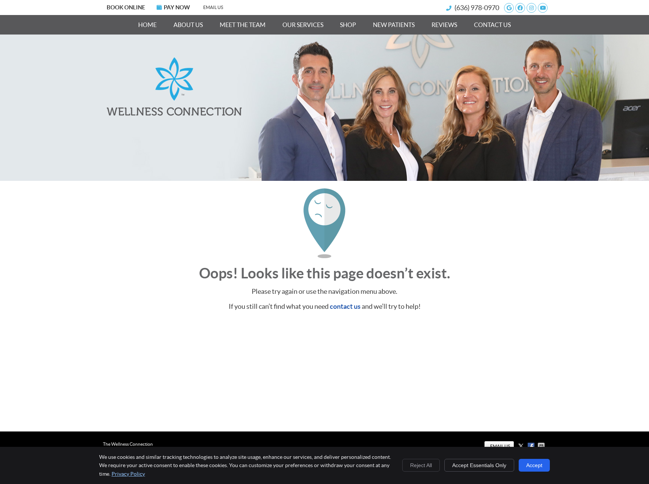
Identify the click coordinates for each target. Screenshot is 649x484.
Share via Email (542, 446)
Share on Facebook (532, 446)
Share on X (522, 446)
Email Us (213, 7)
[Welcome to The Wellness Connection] (174, 113)
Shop (348, 24)
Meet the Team (243, 24)
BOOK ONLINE (126, 7)
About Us (188, 24)
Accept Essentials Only (479, 465)
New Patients (394, 24)
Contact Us (492, 24)
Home (147, 24)
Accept (534, 465)
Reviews (444, 24)
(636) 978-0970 (476, 8)
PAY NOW (177, 7)
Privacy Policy (128, 474)
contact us (345, 306)
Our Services (302, 24)
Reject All (421, 465)
